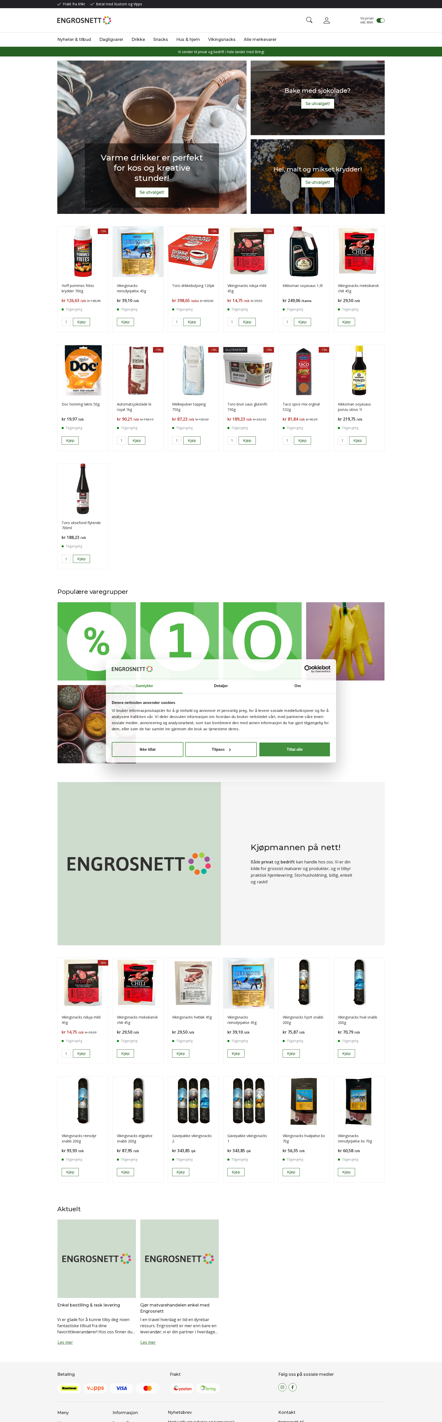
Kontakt (64, 1391)
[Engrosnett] (84, 20)
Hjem (62, 1356)
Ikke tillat (148, 749)
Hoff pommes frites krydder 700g (78, 288)
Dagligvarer (111, 39)
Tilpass (218, 749)
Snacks (160, 39)
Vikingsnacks (222, 39)
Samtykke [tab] (144, 686)
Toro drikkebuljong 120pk (193, 285)
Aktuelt (63, 1368)
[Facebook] (293, 1321)
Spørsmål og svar (128, 1356)
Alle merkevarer (260, 39)
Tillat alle (295, 749)
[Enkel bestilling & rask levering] (97, 857)
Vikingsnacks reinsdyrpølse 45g (131, 288)
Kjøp (125, 322)
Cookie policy (124, 1391)
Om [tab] (297, 686)
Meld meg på (184, 1366)
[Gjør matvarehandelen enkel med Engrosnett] (179, 857)
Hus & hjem (188, 39)
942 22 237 (305, 1380)
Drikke (138, 39)
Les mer (65, 941)
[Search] (309, 20)
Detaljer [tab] (221, 686)
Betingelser (123, 1368)
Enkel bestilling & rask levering (88, 903)
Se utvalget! (152, 192)
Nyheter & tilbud (74, 39)
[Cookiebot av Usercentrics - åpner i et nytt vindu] (308, 669)
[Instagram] (282, 1321)
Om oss (64, 1379)
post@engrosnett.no (309, 1375)
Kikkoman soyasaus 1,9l (303, 285)
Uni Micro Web (263, 1413)
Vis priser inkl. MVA (367, 20)
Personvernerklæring (131, 1379)
